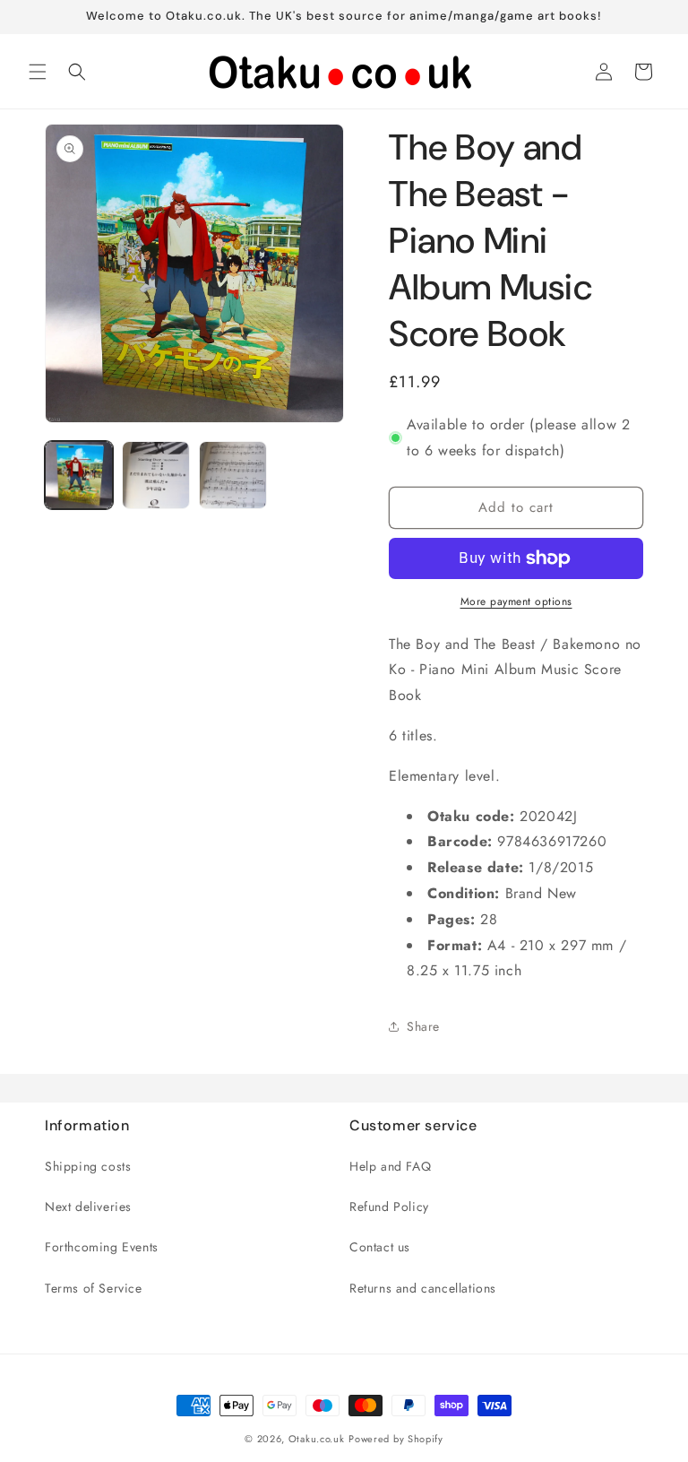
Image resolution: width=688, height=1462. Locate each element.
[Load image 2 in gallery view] (156, 475)
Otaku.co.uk (316, 1439)
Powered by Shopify (395, 1439)
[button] (37, 71)
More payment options (516, 601)
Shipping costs (88, 1166)
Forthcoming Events (102, 1247)
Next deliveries (88, 1206)
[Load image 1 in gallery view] (79, 475)
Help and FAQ (390, 1166)
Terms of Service (93, 1288)
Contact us (379, 1247)
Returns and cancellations (422, 1288)
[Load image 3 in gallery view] (233, 475)
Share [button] (423, 1026)
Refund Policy (389, 1206)
